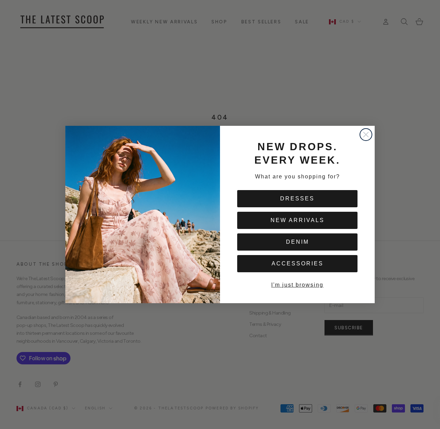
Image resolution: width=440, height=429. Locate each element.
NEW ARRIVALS (297, 220)
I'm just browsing (297, 285)
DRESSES (297, 198)
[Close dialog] (366, 135)
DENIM (297, 242)
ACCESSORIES (297, 263)
